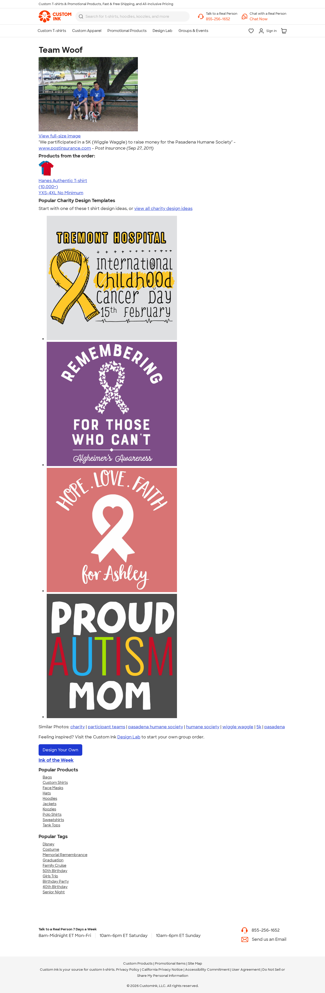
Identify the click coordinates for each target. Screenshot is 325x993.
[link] (55, 16)
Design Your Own (60, 750)
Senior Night (54, 892)
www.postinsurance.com (65, 148)
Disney (48, 844)
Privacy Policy (127, 969)
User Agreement (246, 969)
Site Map (195, 963)
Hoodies (50, 798)
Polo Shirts (52, 814)
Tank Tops (51, 825)
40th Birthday (55, 886)
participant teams (106, 727)
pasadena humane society (155, 727)
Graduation (53, 860)
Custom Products (138, 963)
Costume (51, 849)
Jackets (49, 804)
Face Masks (53, 788)
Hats (47, 793)
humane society (202, 727)
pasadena (274, 727)
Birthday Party (56, 881)
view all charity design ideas (163, 208)
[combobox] (132, 16)
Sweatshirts (53, 820)
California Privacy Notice (162, 969)
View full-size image (60, 136)
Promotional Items (170, 963)
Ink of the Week (56, 760)
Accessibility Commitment (207, 969)
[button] (268, 19)
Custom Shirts (55, 782)
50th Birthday (55, 870)
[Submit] (81, 16)
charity (77, 727)
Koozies (49, 809)
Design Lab (128, 737)
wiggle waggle (237, 727)
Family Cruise (54, 865)
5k (258, 727)
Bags (47, 777)
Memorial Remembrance (65, 855)
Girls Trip (50, 876)
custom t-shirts (102, 969)
